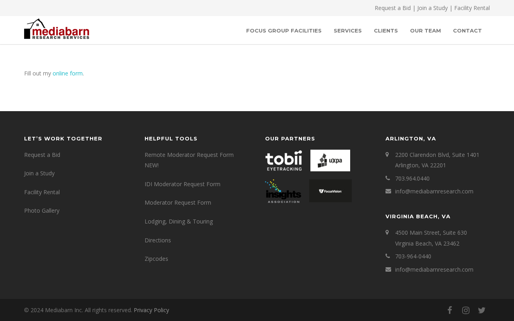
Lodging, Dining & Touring (179, 221)
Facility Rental (472, 8)
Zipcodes (156, 258)
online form (68, 73)
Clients (386, 30)
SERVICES (348, 30)
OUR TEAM (425, 30)
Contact (467, 30)
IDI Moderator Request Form (182, 184)
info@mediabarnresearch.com (434, 191)
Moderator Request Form (178, 202)
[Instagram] (466, 310)
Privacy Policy (151, 310)
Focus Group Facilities (284, 30)
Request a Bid (393, 8)
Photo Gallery (41, 210)
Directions (158, 240)
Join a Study (432, 8)
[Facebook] (450, 310)
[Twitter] (482, 310)
